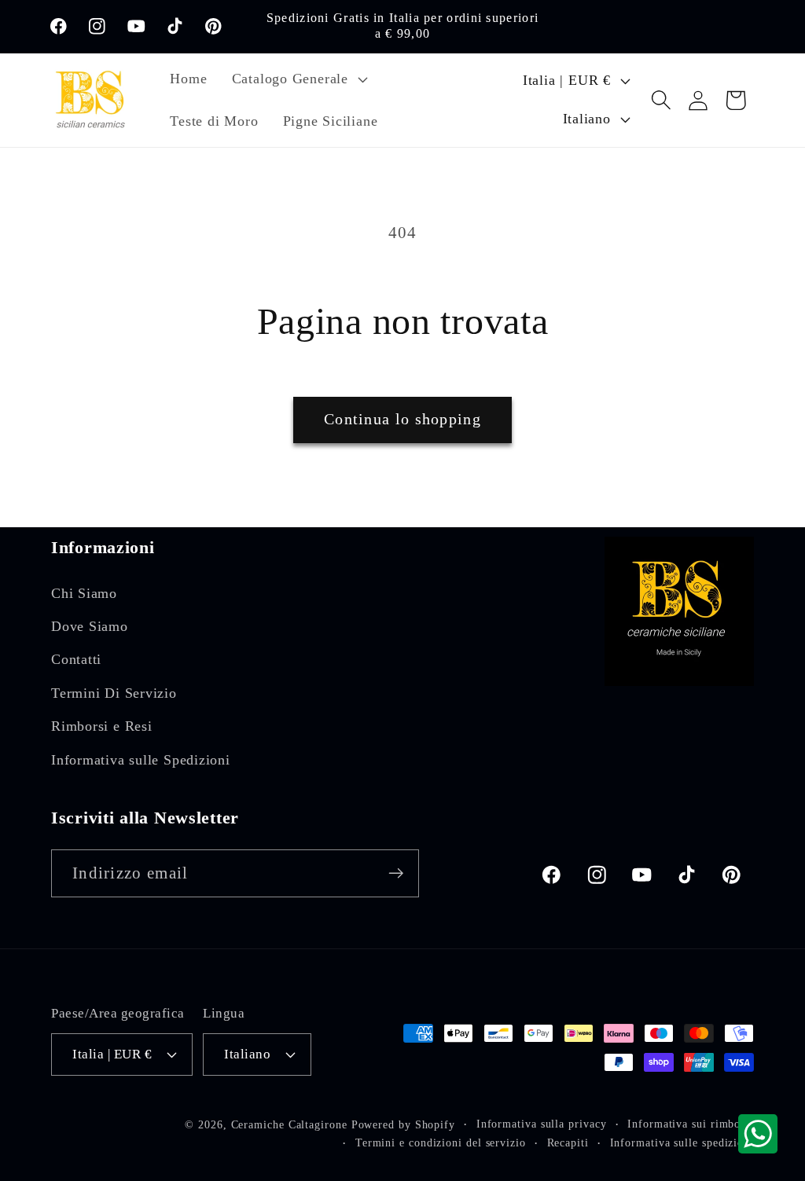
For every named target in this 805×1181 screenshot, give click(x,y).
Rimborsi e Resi (102, 726)
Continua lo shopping (402, 419)
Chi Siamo (84, 593)
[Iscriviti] (395, 873)
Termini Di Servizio (114, 693)
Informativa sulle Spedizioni (140, 760)
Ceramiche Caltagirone (289, 1124)
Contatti (76, 659)
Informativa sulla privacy (541, 1123)
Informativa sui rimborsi (690, 1123)
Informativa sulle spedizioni (682, 1142)
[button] (297, 79)
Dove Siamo (89, 626)
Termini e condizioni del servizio (440, 1142)
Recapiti (568, 1142)
